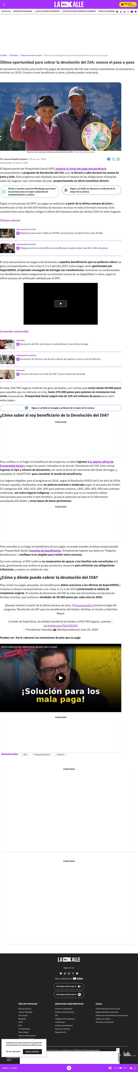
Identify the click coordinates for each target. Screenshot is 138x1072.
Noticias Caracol (24, 1009)
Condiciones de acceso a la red (108, 1009)
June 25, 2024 (89, 629)
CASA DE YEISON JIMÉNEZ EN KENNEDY (79, 11)
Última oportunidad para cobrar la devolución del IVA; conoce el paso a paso (76, 55)
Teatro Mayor (23, 1032)
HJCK (20, 1022)
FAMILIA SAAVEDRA (107, 11)
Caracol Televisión (25, 1012)
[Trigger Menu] (3, 4)
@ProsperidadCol (82, 605)
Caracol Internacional (26, 1035)
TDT (56, 1015)
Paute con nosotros (62, 1029)
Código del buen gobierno (65, 1019)
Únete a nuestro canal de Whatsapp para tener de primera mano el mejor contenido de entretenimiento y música (32, 191)
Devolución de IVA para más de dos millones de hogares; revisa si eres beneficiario (60, 359)
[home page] (69, 4)
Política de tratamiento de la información (112, 1015)
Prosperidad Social (41, 754)
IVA (25, 754)
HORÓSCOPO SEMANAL (22, 11)
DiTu (20, 1025)
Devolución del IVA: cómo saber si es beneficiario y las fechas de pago (54, 344)
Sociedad (14, 55)
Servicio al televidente (63, 1009)
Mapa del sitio (60, 1032)
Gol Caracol (23, 1015)
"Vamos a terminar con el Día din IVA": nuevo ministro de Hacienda (52, 374)
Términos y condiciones (105, 1022)
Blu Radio (22, 1019)
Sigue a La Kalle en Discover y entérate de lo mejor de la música (92, 190)
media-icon (69, 1068)
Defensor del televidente (64, 1012)
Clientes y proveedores (64, 1025)
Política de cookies (103, 1019)
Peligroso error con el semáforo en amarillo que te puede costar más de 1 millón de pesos (64, 248)
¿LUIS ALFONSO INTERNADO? (47, 11)
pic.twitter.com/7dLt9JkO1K (61, 625)
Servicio (60, 754)
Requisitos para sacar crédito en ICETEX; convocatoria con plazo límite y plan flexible (61, 233)
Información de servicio (31, 55)
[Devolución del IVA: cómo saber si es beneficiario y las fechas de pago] (7, 344)
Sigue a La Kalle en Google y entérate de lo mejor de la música (62, 407)
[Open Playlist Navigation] (134, 1068)
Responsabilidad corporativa (107, 1012)
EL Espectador (24, 1029)
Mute (110, 1068)
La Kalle (3, 55)
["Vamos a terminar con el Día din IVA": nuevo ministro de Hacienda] (7, 374)
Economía (20, 340)
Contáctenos (60, 1022)
